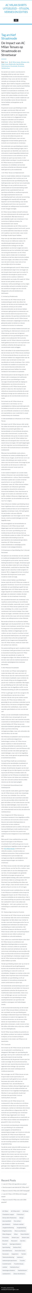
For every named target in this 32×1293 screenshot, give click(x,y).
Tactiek (23, 1254)
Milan (16, 1234)
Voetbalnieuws (22, 1270)
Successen (5, 1254)
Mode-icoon (4, 64)
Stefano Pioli (17, 1247)
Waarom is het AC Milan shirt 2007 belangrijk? (16, 1190)
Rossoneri (14, 1241)
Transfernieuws (18, 1264)
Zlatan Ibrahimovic (19, 1273)
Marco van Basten (20, 1231)
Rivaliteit (5, 1241)
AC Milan (5, 1211)
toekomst (20, 1257)
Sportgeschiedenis (15, 1244)
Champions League (8, 1214)
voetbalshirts (6, 1273)
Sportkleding (20, 64)
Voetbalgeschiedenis (8, 1270)
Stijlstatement (5, 66)
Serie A (4, 1244)
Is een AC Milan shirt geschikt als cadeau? (14, 1184)
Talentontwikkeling (8, 1257)
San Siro (22, 1241)
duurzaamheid (6, 1221)
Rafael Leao (15, 1237)
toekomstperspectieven (9, 1260)
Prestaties (5, 1237)
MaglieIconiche (7, 1231)
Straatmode (13, 66)
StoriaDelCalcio (7, 1250)
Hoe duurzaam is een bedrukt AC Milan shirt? (15, 1187)
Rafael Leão (25, 1237)
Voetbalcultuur (5, 68)
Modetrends (12, 64)
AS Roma (25, 1211)
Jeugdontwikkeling (8, 1227)
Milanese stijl (25, 62)
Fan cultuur (17, 1221)
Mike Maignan (6, 1234)
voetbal (4, 1267)
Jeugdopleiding (21, 1227)
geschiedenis (6, 1224)
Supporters (15, 1254)
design (21, 1217)
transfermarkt (6, 1264)
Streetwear (21, 66)
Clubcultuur (20, 1214)
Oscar (6, 62)
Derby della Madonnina (9, 1217)
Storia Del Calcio (20, 1250)
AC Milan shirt (15, 1211)
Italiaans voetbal (18, 1224)
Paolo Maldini (25, 1234)
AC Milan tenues (15, 62)
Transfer (22, 1260)
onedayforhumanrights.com (10, 1289)
